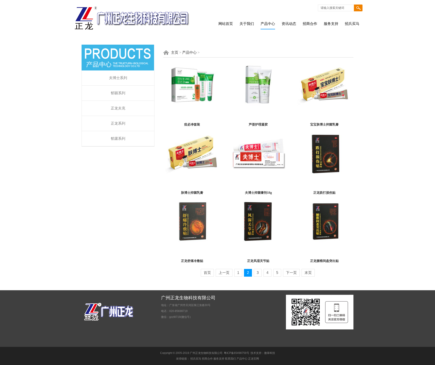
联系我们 (230, 358)
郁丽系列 (118, 93)
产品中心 (268, 24)
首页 (207, 273)
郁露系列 (118, 138)
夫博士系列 (118, 78)
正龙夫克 (118, 108)
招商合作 (310, 24)
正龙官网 (253, 358)
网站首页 (225, 24)
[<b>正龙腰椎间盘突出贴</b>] (324, 242)
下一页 (291, 273)
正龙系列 (118, 123)
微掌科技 (269, 353)
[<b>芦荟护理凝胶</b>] (258, 105)
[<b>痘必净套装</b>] (192, 105)
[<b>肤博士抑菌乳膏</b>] (192, 174)
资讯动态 (289, 24)
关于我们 (246, 24)
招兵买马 (352, 24)
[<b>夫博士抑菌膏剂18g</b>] (258, 174)
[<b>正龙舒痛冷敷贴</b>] (192, 242)
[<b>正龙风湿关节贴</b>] (258, 242)
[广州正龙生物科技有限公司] (131, 34)
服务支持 (331, 24)
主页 (174, 52)
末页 (308, 273)
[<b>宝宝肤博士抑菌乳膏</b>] (324, 105)
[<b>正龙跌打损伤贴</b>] (324, 174)
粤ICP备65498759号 (236, 353)
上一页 (224, 273)
